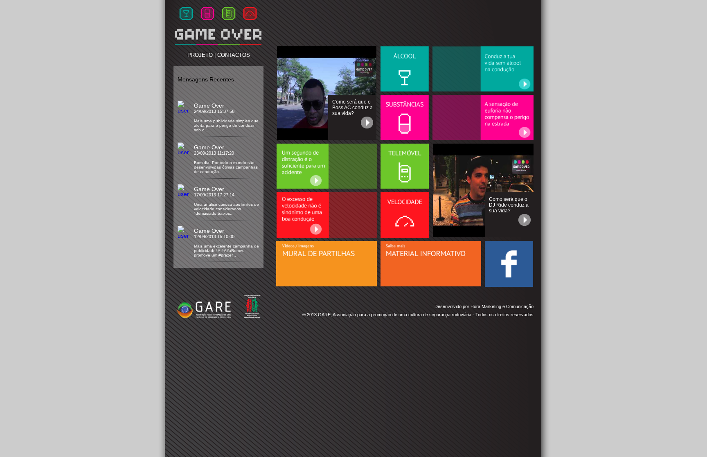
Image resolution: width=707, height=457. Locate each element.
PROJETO (200, 55)
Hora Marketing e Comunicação (502, 306)
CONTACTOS (233, 55)
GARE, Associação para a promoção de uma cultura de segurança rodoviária (394, 314)
